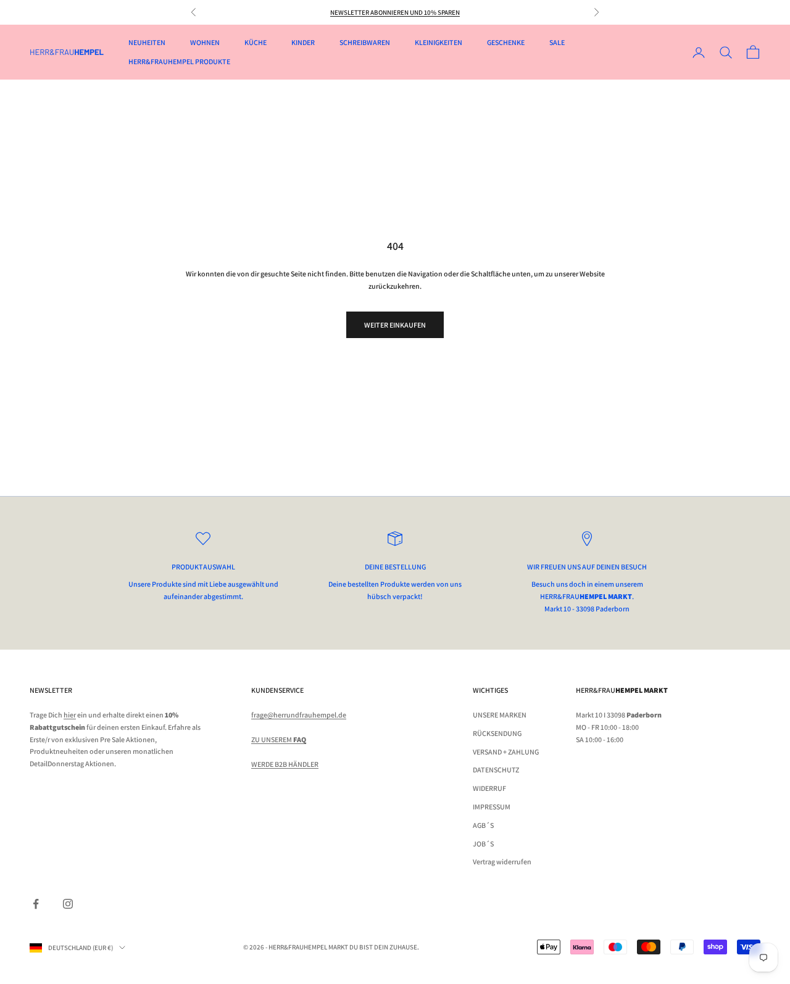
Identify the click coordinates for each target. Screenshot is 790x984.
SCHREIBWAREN (364, 42)
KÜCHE (255, 42)
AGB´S (483, 825)
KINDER (303, 42)
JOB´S (483, 843)
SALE (557, 42)
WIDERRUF (489, 788)
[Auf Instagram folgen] (68, 904)
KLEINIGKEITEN (438, 42)
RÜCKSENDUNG (497, 733)
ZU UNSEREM (278, 739)
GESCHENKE (506, 42)
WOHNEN (205, 42)
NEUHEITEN (146, 42)
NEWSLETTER (51, 690)
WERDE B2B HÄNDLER (284, 764)
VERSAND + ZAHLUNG (506, 751)
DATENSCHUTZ (496, 769)
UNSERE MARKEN (499, 714)
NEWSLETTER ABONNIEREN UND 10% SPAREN (395, 12)
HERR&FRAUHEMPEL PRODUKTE (179, 61)
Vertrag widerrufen (502, 861)
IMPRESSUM (491, 806)
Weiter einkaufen (395, 324)
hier (70, 714)
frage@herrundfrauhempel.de (298, 714)
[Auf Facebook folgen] (36, 904)
